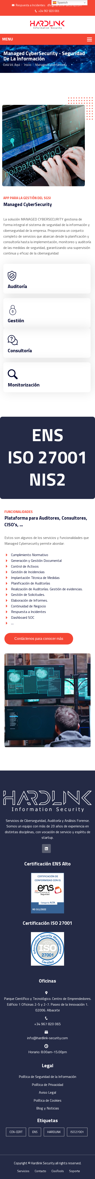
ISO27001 (77, 1131)
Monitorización (24, 384)
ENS (35, 1131)
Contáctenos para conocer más (38, 639)
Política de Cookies (47, 1100)
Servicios (23, 1171)
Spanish (62, 2)
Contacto (40, 1171)
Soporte (74, 1171)
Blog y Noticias (47, 1108)
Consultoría (20, 350)
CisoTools (57, 1171)
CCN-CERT (16, 1131)
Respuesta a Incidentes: (31, 5)
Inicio (27, 64)
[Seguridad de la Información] (47, 24)
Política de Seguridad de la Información (47, 1076)
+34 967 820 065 (48, 11)
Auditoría (17, 286)
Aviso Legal (47, 1092)
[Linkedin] (46, 848)
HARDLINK (54, 1131)
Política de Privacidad (47, 1084)
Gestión (16, 320)
